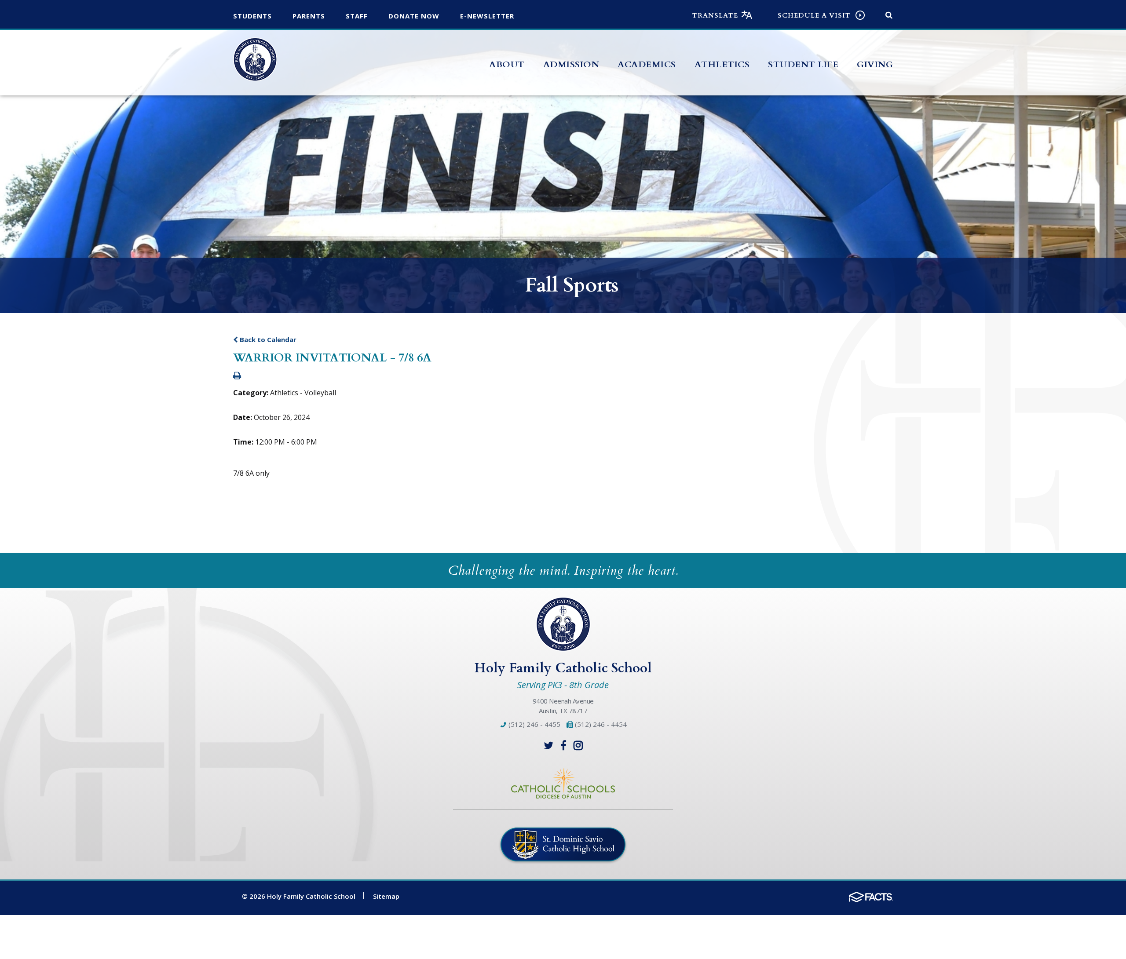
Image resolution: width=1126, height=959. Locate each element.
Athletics (722, 64)
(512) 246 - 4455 (533, 724)
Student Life (803, 64)
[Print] (237, 376)
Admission (571, 64)
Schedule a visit (814, 15)
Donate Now (413, 15)
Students (252, 15)
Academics (647, 64)
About (507, 64)
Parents (308, 15)
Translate (715, 15)
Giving (875, 64)
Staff (357, 15)
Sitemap (386, 896)
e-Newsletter (487, 15)
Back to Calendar (267, 339)
